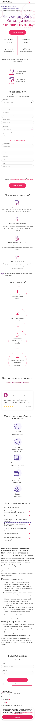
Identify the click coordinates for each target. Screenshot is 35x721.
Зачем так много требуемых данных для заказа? (15, 520)
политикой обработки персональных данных (22, 179)
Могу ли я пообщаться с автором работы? (15, 529)
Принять (17, 717)
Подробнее (6, 404)
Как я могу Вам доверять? (12, 507)
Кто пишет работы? (10, 516)
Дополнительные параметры (17, 140)
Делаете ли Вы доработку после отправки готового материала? (14, 511)
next (20, 388)
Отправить (17, 680)
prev (14, 388)
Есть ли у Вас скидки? (11, 534)
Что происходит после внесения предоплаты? (14, 525)
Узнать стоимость (17, 32)
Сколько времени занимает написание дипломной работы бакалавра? (13, 538)
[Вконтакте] (2, 708)
